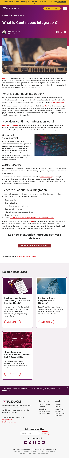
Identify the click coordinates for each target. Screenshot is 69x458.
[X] (61, 32)
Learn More (11, 322)
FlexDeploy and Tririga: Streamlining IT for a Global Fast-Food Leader (17, 300)
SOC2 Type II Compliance (48, 451)
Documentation (60, 413)
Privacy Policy (17, 451)
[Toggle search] (40, 8)
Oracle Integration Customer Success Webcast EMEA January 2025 (17, 354)
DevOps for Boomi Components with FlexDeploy (46, 300)
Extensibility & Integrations (26, 256)
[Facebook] (57, 32)
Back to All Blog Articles (14, 15)
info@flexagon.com (9, 422)
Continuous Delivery (58, 102)
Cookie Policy (26, 451)
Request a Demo (44, 413)
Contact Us (58, 416)
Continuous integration (10, 125)
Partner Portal (59, 409)
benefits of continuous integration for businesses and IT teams (32, 218)
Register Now (61, 2)
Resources (42, 407)
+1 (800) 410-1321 (51, 449)
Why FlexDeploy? (44, 404)
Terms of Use (36, 451)
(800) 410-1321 (7, 420)
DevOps (5, 78)
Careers (57, 407)
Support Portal (59, 411)
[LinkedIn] (65, 32)
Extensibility (42, 409)
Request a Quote (44, 411)
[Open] (65, 8)
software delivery (46, 177)
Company (58, 404)
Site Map (22, 453)
